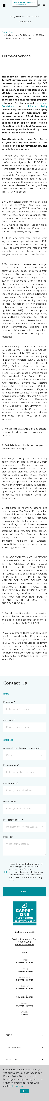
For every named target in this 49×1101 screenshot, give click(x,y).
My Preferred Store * (13, 820)
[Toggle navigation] (4, 5)
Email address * (10, 783)
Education (12, 1059)
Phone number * (11, 765)
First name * (9, 702)
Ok (24, 1091)
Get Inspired (13, 1047)
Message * (8, 837)
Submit (24, 891)
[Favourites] (39, 5)
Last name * (9, 720)
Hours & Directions (24, 944)
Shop (9, 1035)
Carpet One (7, 32)
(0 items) (44, 5)
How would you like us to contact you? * (22, 748)
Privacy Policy (37, 106)
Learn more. (18, 1086)
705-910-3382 (24, 21)
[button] (24, 755)
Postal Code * (9, 802)
